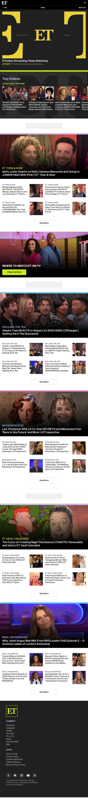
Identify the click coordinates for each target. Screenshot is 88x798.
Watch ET (82, 8)
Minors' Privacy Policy (16, 764)
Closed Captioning (14, 759)
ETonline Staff (12, 741)
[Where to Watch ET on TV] (44, 254)
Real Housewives (14, 637)
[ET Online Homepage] (5, 3)
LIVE (5, 8)
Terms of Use (12, 754)
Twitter (9, 730)
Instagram (10, 728)
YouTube (10, 733)
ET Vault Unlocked (15, 538)
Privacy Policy (12, 756)
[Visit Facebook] (8, 775)
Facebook (10, 725)
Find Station (14, 272)
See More (44, 223)
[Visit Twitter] (15, 775)
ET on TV (10, 736)
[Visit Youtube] (28, 775)
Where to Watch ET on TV (21, 266)
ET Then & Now (12, 168)
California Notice (13, 762)
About (9, 739)
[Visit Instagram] (21, 775)
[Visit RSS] (34, 775)
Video (43, 8)
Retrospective (13, 425)
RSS (8, 744)
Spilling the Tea (14, 327)
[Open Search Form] (85, 3)
